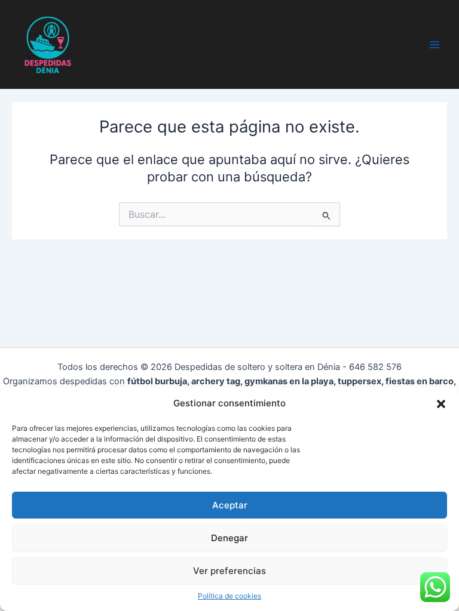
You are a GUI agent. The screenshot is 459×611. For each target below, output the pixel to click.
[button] (441, 404)
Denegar (229, 538)
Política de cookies (229, 595)
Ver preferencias (229, 570)
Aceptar (229, 505)
